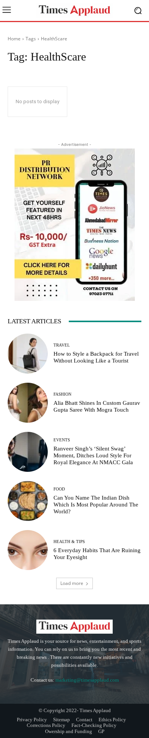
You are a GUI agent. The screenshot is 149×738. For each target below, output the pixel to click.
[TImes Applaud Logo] (74, 10)
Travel (61, 345)
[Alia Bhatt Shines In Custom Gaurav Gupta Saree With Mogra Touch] (28, 403)
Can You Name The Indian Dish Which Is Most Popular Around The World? (95, 504)
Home (14, 38)
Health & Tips (69, 542)
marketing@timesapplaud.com (87, 680)
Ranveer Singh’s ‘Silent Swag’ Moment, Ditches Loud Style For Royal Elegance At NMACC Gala (93, 455)
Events (61, 440)
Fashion (62, 394)
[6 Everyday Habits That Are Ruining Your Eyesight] (28, 550)
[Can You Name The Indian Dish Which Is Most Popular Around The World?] (28, 501)
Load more (71, 583)
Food (59, 489)
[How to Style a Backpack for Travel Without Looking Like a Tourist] (28, 354)
